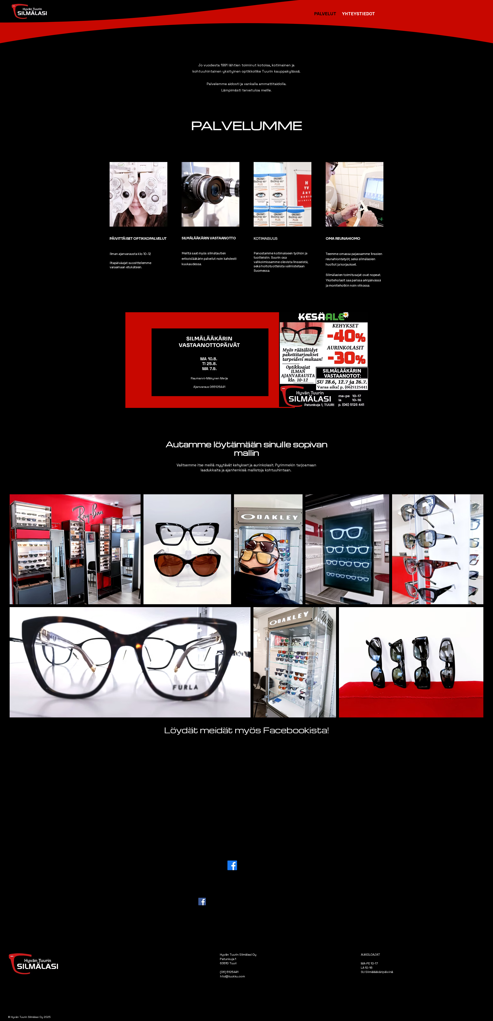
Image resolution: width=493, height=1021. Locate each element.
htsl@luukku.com (232, 976)
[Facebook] (202, 901)
